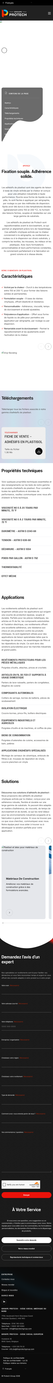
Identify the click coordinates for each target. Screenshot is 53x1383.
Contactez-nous (8, 1279)
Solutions (8, 129)
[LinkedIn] (4, 1301)
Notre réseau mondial (26, 1248)
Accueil (5, 26)
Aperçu (8, 103)
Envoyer (26, 1195)
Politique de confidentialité (13, 1358)
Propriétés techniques (14, 118)
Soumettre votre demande (27, 1240)
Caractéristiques (11, 108)
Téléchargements (12, 113)
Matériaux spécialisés (12, 34)
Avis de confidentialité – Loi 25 (15, 1361)
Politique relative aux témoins (14, 1363)
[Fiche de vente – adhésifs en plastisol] (38, 451)
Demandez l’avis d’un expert (17, 134)
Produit (5, 30)
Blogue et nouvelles (9, 1290)
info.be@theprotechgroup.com (21, 1349)
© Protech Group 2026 (11, 1376)
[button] (48, 346)
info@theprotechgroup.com (20, 1329)
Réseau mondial (8, 1285)
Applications (10, 124)
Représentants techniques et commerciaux (26, 1257)
